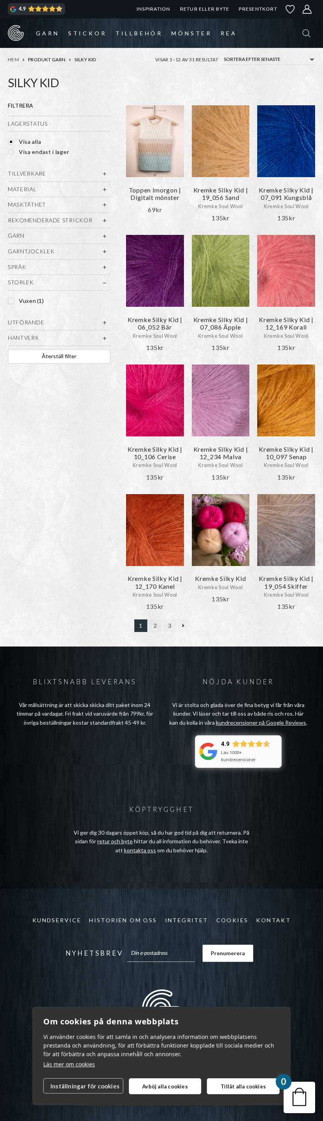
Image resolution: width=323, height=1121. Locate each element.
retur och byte (115, 841)
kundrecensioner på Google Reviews (261, 722)
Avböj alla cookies (165, 1086)
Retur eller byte (205, 9)
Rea (229, 33)
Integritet (186, 920)
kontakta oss (140, 850)
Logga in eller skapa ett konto (307, 9)
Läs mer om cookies (69, 1064)
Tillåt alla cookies (243, 1086)
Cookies (232, 920)
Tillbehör (139, 33)
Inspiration (153, 9)
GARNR (16, 33)
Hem (13, 59)
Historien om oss (123, 920)
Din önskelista (290, 9)
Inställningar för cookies (84, 1086)
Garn (47, 33)
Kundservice (56, 920)
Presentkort (258, 9)
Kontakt (273, 920)
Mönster (191, 33)
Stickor (87, 33)
